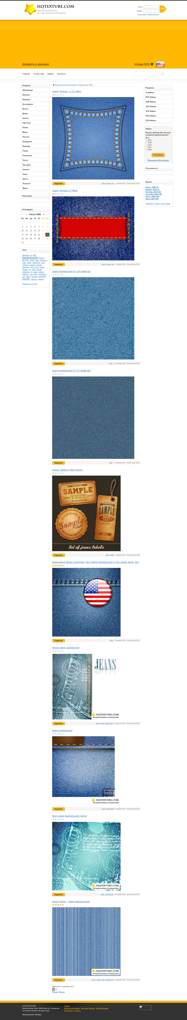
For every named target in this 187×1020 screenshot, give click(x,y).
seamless (42, 274)
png (31, 274)
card (24, 263)
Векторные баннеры (88, 1008)
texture (108, 183)
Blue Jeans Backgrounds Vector (69, 816)
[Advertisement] (93, 39)
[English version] (160, 64)
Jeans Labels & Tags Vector (67, 470)
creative (32, 265)
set (23, 277)
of (31, 272)
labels (112, 555)
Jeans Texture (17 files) (65, 190)
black (32, 260)
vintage (41, 279)
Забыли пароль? (153, 14)
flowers (25, 270)
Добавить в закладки (35, 64)
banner (41, 258)
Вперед (62, 992)
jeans (103, 183)
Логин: (140, 7)
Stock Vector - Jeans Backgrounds (71, 901)
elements (26, 267)
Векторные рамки (102, 1008)
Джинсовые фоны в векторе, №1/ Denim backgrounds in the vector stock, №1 (95, 562)
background (109, 723)
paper (35, 272)
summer (34, 277)
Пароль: (139, 11)
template (42, 277)
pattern (41, 272)
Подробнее (58, 183)
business (43, 260)
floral (37, 267)
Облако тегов (83, 85)
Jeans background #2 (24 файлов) (71, 271)
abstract (25, 255)
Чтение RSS (142, 64)
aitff (34, 255)
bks (27, 260)
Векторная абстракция (72, 1008)
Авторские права (28, 1014)
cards (29, 263)
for (30, 270)
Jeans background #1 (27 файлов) (71, 370)
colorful (25, 265)
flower (42, 267)
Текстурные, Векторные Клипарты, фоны (49, 9)
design (39, 265)
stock (93, 980)
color (43, 263)
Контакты (77, 1010)
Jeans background (62, 730)
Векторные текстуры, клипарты (66, 85)
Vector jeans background (65, 647)
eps (113, 183)
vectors (34, 279)
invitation (25, 272)
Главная (67, 1006)
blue (37, 260)
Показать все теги (29, 284)
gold (33, 270)
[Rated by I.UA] (145, 1009)
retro (35, 274)
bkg (23, 260)
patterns (25, 274)
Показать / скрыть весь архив (158, 204)
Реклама (38, 1014)
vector (98, 723)
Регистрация (141, 14)
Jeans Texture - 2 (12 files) (66, 91)
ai (31, 255)
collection (36, 263)
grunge (39, 270)
